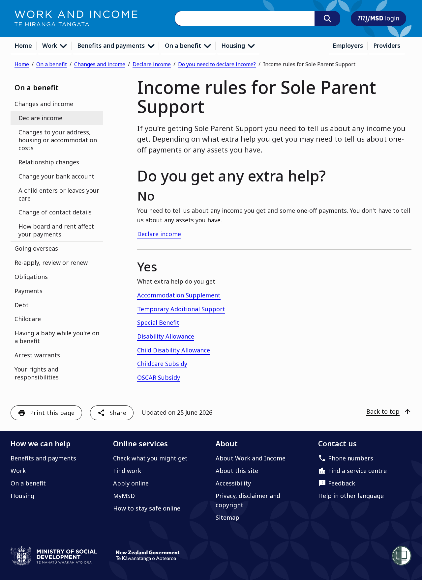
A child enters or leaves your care (58, 194)
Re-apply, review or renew (51, 262)
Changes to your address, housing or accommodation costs (57, 140)
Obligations (31, 277)
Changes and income (99, 64)
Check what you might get (150, 458)
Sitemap (227, 517)
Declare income (152, 64)
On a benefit (184, 45)
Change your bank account (56, 176)
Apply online (131, 483)
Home (23, 45)
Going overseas (36, 248)
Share (117, 413)
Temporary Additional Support (181, 309)
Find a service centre (357, 471)
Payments (29, 291)
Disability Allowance (165, 336)
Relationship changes (48, 162)
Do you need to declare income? (217, 64)
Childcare (28, 319)
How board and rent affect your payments (56, 230)
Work (50, 45)
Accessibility (233, 483)
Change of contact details (55, 212)
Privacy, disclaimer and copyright (248, 500)
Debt (22, 305)
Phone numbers (350, 458)
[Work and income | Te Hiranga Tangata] (76, 18)
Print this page (52, 413)
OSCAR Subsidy (158, 377)
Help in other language (351, 496)
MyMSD (124, 496)
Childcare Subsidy (162, 364)
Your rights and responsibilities (37, 373)
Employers (348, 45)
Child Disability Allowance (173, 350)
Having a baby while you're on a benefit (57, 337)
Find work (127, 471)
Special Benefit (158, 322)
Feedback (341, 483)
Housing (234, 45)
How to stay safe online (146, 508)
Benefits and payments (111, 45)
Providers (386, 45)
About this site (237, 471)
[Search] (327, 18)
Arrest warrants (37, 355)
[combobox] (245, 18)
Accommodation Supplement (179, 295)
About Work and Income (251, 458)
